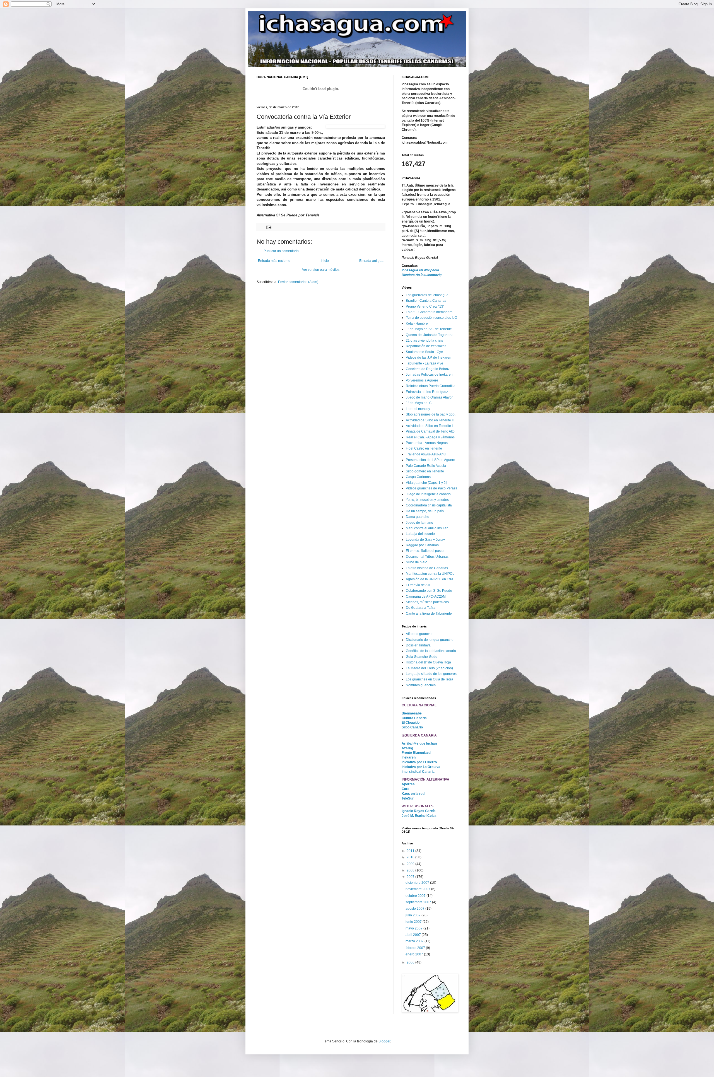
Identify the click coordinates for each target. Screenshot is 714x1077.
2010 (411, 857)
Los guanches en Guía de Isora (429, 679)
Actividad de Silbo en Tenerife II (430, 420)
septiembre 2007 (419, 902)
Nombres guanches (421, 685)
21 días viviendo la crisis (424, 340)
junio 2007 (414, 922)
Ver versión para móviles (320, 270)
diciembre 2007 (418, 883)
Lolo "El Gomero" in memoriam (429, 312)
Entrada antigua (371, 261)
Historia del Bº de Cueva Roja (428, 662)
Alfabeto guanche (419, 634)
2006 (411, 962)
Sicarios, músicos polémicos (427, 602)
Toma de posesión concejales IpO (431, 318)
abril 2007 (414, 935)
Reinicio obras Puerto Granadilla (430, 386)
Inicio (325, 261)
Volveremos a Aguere (422, 380)
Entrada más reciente (274, 261)
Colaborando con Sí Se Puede (429, 591)
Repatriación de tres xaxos (426, 346)
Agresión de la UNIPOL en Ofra (429, 579)
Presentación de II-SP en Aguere (430, 460)
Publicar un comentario (281, 251)
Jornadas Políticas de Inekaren (429, 374)
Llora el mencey (418, 409)
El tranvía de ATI (418, 585)
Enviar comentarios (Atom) (298, 282)
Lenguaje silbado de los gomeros (431, 674)
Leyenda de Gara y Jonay (425, 540)
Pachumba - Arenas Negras (427, 443)
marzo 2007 (415, 941)
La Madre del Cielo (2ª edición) (429, 668)
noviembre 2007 (418, 889)
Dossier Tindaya (418, 645)
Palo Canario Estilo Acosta (426, 466)
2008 (411, 870)
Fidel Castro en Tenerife (424, 448)
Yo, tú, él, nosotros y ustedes (427, 500)
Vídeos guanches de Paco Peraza (431, 488)
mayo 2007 (414, 928)
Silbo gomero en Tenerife (425, 471)
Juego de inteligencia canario (428, 494)
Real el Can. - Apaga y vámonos (430, 437)
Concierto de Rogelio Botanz (428, 369)
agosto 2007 (415, 909)
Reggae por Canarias (422, 545)
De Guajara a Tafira (420, 608)
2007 (411, 877)
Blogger (384, 1041)
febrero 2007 (416, 948)
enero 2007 (415, 954)
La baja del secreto (420, 534)
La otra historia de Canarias (427, 568)
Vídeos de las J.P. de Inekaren (428, 357)
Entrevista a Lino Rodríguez (427, 392)
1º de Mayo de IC (419, 403)
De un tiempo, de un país (425, 511)
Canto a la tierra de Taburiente (429, 613)
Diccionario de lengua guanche (430, 640)
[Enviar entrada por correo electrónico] (268, 227)
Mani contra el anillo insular (427, 528)
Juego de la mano (419, 523)
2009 (411, 864)
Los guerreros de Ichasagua (427, 295)
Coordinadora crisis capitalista (429, 505)
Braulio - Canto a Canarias (426, 301)
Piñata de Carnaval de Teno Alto (430, 431)
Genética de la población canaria (431, 651)
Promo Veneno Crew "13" (425, 306)
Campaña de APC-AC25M (426, 596)
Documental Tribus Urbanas (427, 557)
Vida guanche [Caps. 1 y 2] (426, 483)
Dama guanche (417, 517)
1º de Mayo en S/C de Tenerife (429, 329)
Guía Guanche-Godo (421, 657)
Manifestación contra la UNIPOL (430, 574)
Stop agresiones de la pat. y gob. (430, 414)
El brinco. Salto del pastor (425, 551)
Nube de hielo (416, 562)
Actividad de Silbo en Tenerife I (429, 426)
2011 (411, 851)
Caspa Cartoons (418, 477)
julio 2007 (413, 915)
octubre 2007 (416, 896)
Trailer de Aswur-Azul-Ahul (426, 454)
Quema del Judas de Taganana (430, 335)
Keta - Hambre (417, 323)
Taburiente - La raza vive (424, 363)
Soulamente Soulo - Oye (424, 352)
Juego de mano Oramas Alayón (430, 397)
